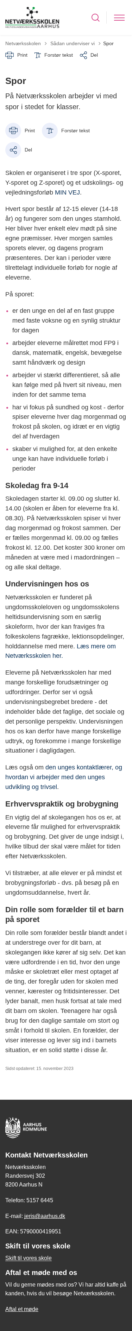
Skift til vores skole (28, 1258)
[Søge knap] (95, 17)
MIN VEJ (67, 192)
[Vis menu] (119, 17)
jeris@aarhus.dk (44, 1216)
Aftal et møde (21, 1309)
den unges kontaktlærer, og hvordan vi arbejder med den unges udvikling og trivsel (63, 777)
